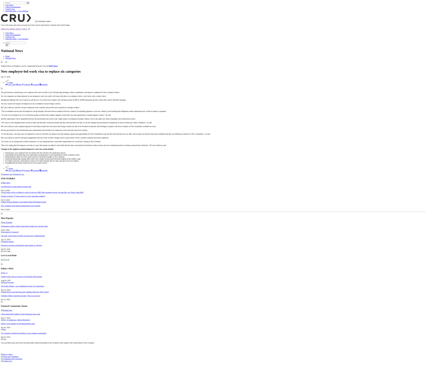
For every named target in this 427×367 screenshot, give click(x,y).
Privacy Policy (8, 354)
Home (7, 56)
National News (10, 58)
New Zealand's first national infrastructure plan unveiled (20, 206)
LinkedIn (44, 85)
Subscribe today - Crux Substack (16, 11)
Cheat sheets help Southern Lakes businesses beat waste (20, 314)
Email (19, 85)
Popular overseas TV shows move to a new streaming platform (23, 196)
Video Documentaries (13, 7)
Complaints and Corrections (12, 359)
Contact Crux (10, 9)
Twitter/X (27, 85)
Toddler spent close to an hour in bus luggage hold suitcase (21, 277)
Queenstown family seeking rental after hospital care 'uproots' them (24, 226)
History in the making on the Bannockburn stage (18, 324)
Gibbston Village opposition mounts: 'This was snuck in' (20, 296)
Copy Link (11, 85)
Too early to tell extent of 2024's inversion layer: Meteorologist (23, 236)
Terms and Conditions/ (11, 357)
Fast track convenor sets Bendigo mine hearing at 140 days (21, 245)
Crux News (9, 5)
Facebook (35, 85)
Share (11, 83)
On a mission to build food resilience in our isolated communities (23, 333)
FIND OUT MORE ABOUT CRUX (14, 29)
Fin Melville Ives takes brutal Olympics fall (16, 187)
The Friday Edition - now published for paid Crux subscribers (22, 286)
